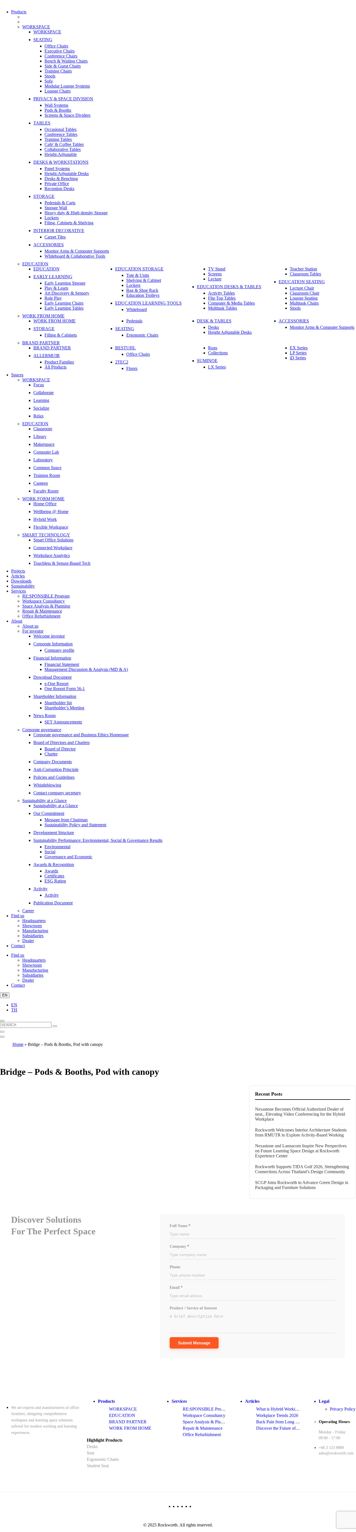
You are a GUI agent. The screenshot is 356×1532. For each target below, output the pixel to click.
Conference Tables (60, 134)
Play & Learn (56, 288)
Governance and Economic (68, 856)
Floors (131, 368)
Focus (38, 384)
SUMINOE (207, 360)
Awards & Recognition (53, 864)
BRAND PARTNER (41, 342)
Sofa (48, 81)
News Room (44, 715)
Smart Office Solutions (53, 540)
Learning (41, 400)
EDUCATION (35, 264)
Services (18, 591)
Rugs (212, 347)
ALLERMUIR (46, 355)
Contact (18, 945)
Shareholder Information (54, 696)
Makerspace (44, 444)
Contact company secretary (57, 792)
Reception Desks (59, 188)
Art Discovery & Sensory (66, 293)
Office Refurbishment (41, 616)
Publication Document (53, 903)
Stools (49, 76)
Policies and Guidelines (54, 777)
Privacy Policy (342, 1409)
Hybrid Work (45, 519)
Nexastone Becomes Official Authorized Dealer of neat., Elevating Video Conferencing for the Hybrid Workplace (300, 1114)
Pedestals (134, 321)
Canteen (40, 483)
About (16, 621)
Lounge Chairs (57, 91)
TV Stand (216, 269)
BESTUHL (125, 347)
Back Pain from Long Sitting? (282, 1421)
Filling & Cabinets (60, 335)
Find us (17, 915)
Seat (90, 1453)
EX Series (299, 347)
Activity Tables (221, 293)
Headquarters (34, 920)
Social (49, 851)
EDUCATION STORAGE (139, 269)
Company (179, 1246)
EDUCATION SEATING (302, 281)
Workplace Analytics (51, 555)
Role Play (53, 298)
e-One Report (56, 683)
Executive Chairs (59, 51)
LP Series (298, 352)
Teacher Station (303, 269)
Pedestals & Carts (59, 202)
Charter (51, 754)
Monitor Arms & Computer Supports (76, 251)
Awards (51, 871)
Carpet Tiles (55, 237)
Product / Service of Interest (193, 1308)
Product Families (59, 362)
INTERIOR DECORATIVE (58, 230)
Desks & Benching (61, 178)
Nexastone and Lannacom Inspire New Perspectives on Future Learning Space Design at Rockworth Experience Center (301, 1150)
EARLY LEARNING (52, 276)
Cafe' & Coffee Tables (64, 144)
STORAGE (44, 196)
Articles (18, 576)
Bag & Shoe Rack (142, 290)
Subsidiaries (32, 935)
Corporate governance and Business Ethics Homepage (81, 734)
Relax (38, 416)
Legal (324, 1401)
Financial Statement (61, 664)
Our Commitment (48, 813)
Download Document (52, 677)
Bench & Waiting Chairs (66, 61)
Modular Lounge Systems (67, 86)
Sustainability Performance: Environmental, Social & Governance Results (97, 840)
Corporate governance (41, 729)
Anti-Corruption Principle (55, 769)
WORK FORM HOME (43, 498)
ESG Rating (55, 881)
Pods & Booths (57, 110)
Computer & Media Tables (231, 303)
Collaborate (43, 392)
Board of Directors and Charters (61, 742)
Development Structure (53, 832)
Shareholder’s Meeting (64, 707)
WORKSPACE (36, 26)
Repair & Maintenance (42, 611)
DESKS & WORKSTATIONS (60, 162)
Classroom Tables (305, 274)
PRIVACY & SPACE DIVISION (63, 98)
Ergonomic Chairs (142, 335)
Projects (18, 571)
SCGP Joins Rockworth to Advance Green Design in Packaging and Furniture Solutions (301, 1185)
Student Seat (98, 1465)
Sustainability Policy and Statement (75, 824)
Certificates (54, 876)
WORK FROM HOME (43, 316)
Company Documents (52, 761)
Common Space (47, 467)
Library (39, 436)
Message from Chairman (66, 819)
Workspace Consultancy (43, 601)
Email (176, 1287)
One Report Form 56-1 (64, 688)
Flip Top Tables (222, 298)
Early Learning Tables (63, 308)
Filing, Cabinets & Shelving (68, 222)
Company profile (59, 650)
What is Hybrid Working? (278, 1409)
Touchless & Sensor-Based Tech (61, 563)
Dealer (28, 940)
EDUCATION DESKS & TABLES (229, 286)
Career (28, 910)
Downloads (21, 581)
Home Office (44, 503)
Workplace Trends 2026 (277, 1415)
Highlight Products (104, 1440)
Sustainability (23, 586)
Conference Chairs (60, 56)
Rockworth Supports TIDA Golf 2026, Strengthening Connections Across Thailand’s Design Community (302, 1169)
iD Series (298, 357)
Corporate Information (53, 643)
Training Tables (58, 139)
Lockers (51, 217)
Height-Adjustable (60, 154)
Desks (213, 327)
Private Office (56, 183)
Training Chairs (58, 71)
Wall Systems (56, 105)
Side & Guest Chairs (62, 66)
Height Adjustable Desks (230, 332)
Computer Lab (46, 452)
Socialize (41, 408)
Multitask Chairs (304, 303)
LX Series (217, 367)
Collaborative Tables (62, 149)
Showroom (32, 925)
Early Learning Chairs (63, 303)
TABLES (41, 123)
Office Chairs (56, 46)
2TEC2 (121, 362)
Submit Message (194, 1342)
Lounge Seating (304, 298)
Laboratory (43, 459)
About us (30, 626)
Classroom (42, 428)
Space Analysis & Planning (46, 606)
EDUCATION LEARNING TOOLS (148, 303)
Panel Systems (57, 168)
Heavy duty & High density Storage (76, 212)
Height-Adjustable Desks (66, 173)
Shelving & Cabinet (143, 280)
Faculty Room (45, 491)
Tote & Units (137, 275)
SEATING (42, 39)
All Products (55, 367)
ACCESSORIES (48, 244)
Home (18, 1044)
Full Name (180, 1226)
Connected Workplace (52, 547)
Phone (175, 1267)
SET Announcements (63, 722)
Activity (40, 888)
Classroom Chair (304, 293)
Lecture (214, 279)
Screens (215, 274)
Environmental (57, 846)
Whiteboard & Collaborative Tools (74, 256)
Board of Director (60, 749)
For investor (32, 631)
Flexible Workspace (50, 527)
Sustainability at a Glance (44, 800)
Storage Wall (55, 207)
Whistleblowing (47, 785)
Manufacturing (35, 930)
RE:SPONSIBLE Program (46, 596)
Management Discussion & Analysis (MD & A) (86, 669)
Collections (218, 352)
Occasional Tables (60, 129)
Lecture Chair (302, 288)
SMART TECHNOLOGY (46, 535)
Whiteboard (136, 309)
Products (18, 11)
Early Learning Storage (64, 283)
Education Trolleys (142, 295)
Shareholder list (58, 702)
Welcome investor (49, 636)
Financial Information (52, 658)
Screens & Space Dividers (67, 115)
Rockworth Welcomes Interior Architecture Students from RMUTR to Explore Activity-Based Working (301, 1132)
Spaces (17, 374)
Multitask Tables (222, 308)
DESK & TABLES (214, 321)
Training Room (46, 475)
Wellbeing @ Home (50, 511)
